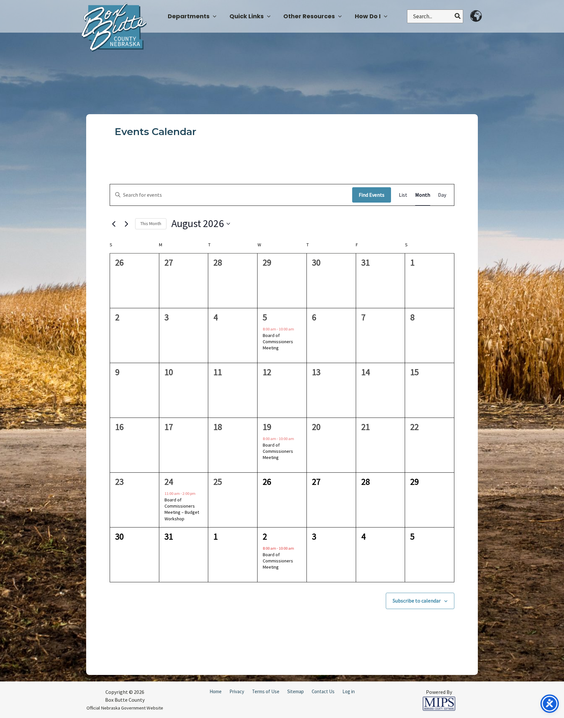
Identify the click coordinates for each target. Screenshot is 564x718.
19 (267, 426)
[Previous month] (114, 224)
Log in (348, 691)
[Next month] (126, 224)
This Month (150, 223)
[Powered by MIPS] (439, 703)
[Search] (457, 16)
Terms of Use (265, 691)
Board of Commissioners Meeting (278, 341)
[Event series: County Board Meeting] (297, 329)
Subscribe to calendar (417, 600)
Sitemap (295, 691)
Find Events (371, 194)
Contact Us (323, 691)
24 (168, 481)
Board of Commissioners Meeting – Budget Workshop (181, 509)
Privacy (236, 691)
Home (216, 691)
